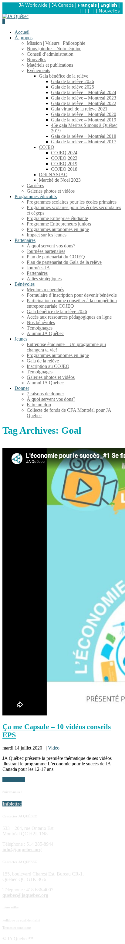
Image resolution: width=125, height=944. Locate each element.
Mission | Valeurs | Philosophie (56, 43)
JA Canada (63, 5)
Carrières (35, 185)
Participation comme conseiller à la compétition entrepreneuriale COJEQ (72, 303)
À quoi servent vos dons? (51, 245)
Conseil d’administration (50, 54)
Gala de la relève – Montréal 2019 (83, 119)
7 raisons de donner (45, 393)
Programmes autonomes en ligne (58, 229)
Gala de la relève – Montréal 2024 (83, 92)
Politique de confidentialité (21, 920)
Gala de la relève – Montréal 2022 (83, 103)
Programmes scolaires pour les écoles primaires (72, 202)
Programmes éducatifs (36, 196)
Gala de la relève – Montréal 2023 (83, 97)
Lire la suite (13, 779)
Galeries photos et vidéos (51, 191)
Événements (38, 70)
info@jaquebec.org (22, 849)
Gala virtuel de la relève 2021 (79, 108)
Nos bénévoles (41, 322)
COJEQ (46, 147)
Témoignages (39, 327)
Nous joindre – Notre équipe (54, 48)
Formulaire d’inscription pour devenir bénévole (72, 295)
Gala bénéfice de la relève (63, 76)
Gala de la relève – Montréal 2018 (83, 136)
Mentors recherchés (45, 289)
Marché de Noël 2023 (60, 180)
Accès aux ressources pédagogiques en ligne (69, 317)
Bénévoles (25, 284)
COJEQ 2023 (64, 158)
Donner (22, 388)
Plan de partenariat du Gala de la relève (64, 262)
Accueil (22, 32)
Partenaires (25, 240)
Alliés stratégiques (44, 278)
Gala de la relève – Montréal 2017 (83, 141)
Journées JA (38, 267)
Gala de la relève (43, 360)
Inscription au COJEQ (48, 366)
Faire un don (39, 404)
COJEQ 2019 (64, 163)
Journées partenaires (46, 251)
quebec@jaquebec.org (25, 895)
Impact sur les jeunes (46, 234)
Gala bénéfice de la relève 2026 (57, 311)
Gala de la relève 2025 (72, 86)
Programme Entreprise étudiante (57, 218)
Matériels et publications (50, 65)
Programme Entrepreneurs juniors (59, 223)
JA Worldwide (33, 5)
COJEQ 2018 (64, 169)
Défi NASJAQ (53, 174)
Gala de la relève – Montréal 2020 (83, 114)
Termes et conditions (16, 927)
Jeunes (21, 338)
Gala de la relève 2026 (72, 81)
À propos (23, 37)
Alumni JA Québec (45, 333)
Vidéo (53, 747)
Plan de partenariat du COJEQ (56, 256)
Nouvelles (109, 11)
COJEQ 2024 (64, 152)
